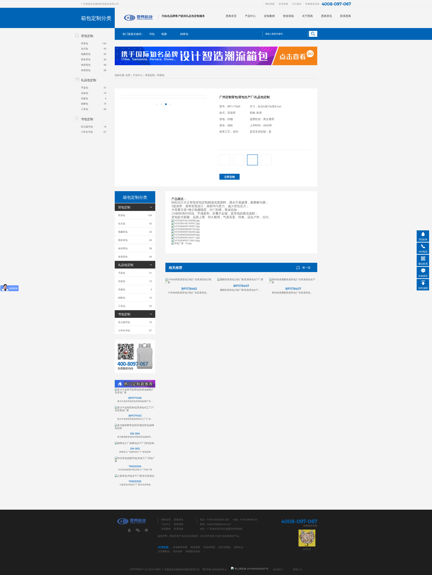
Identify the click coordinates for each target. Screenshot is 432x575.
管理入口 (297, 569)
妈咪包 (84, 103)
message (146, 530)
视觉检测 (195, 547)
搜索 (313, 34)
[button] (157, 104)
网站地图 (270, 3)
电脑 (164, 34)
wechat (138, 530)
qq (129, 530)
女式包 (84, 48)
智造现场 (288, 16)
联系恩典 (283, 3)
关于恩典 (307, 16)
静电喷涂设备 (193, 551)
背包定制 (150, 75)
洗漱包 (84, 98)
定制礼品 (238, 547)
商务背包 (85, 59)
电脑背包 (85, 54)
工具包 (84, 109)
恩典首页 (231, 16)
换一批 (306, 267)
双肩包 (84, 43)
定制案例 (269, 16)
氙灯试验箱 (224, 547)
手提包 (84, 87)
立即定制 (229, 177)
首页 (128, 75)
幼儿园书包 (87, 126)
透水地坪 (177, 551)
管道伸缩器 (209, 547)
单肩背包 (85, 70)
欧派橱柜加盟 (180, 547)
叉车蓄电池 (164, 551)
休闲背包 (85, 64)
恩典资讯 (326, 16)
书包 (152, 34)
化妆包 (84, 93)
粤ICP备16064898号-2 (214, 569)
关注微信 (297, 3)
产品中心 (250, 16)
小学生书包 (87, 131)
